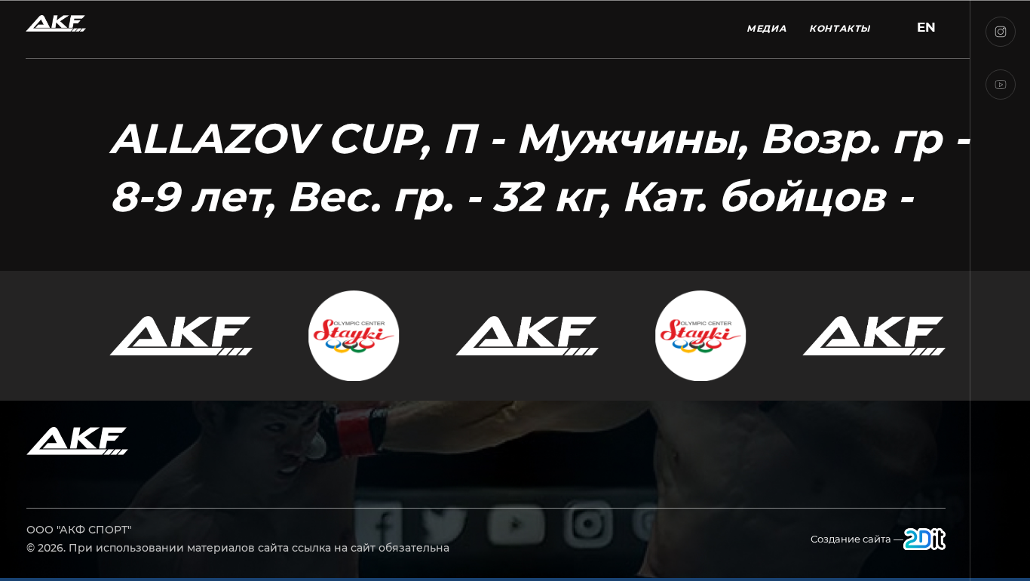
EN (926, 27)
